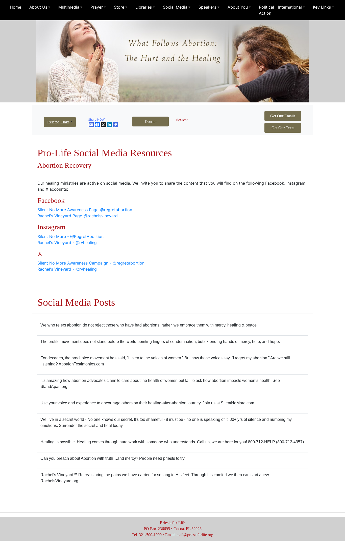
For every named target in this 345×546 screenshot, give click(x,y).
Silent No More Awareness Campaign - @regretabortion (90, 263)
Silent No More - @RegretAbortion (70, 236)
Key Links (322, 7)
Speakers (207, 7)
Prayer (96, 7)
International (290, 7)
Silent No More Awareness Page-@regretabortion (84, 209)
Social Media (175, 7)
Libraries (143, 7)
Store (119, 7)
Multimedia (68, 7)
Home (15, 7)
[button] (60, 122)
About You (238, 7)
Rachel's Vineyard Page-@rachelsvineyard (77, 215)
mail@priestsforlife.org (195, 535)
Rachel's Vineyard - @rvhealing (67, 242)
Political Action (266, 10)
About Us (38, 7)
